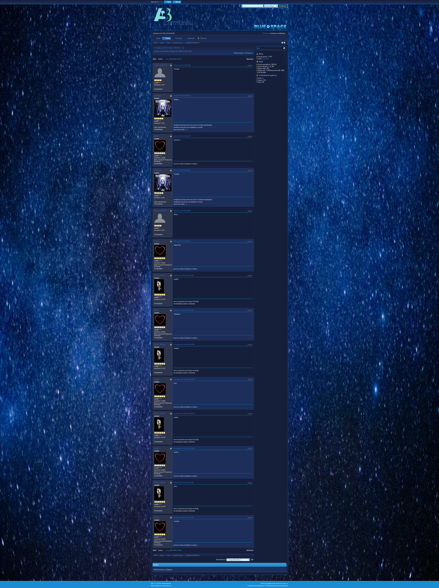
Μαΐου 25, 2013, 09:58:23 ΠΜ (182, 136)
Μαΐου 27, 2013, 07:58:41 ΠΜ (182, 170)
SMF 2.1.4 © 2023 (156, 583)
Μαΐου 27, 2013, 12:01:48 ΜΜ (182, 210)
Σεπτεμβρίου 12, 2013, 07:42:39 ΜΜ (184, 448)
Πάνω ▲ (285, 583)
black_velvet (159, 275)
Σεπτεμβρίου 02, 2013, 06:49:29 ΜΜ (184, 379)
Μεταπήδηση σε (221, 559)
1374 (174, 59)
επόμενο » (249, 53)
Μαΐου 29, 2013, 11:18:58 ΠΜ (182, 241)
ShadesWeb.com (166, 585)
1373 (170, 59)
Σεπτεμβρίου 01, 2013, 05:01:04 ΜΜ (184, 344)
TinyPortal (263, 583)
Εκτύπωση (250, 59)
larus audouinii (160, 65)
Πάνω (154, 550)
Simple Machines (166, 583)
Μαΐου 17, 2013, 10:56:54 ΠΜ (182, 95)
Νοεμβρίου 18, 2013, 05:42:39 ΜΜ (183, 517)
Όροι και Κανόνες (277, 583)
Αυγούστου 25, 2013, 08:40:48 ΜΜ (184, 310)
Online (155, 565)
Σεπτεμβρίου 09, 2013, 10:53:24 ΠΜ (184, 413)
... (168, 59)
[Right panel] (282, 42)
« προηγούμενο (238, 53)
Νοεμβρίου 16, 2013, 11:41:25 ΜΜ (183, 482)
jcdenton (157, 96)
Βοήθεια (269, 583)
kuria (156, 136)
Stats (258, 48)
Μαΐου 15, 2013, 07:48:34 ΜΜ (182, 65)
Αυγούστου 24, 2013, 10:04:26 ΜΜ (184, 275)
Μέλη (261, 54)
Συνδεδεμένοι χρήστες (268, 75)
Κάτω (154, 59)
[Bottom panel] (284, 42)
